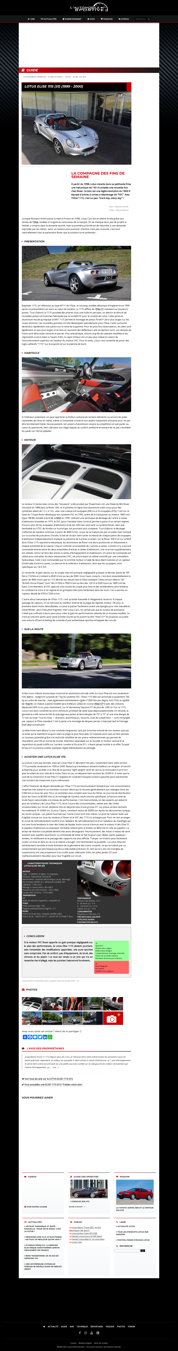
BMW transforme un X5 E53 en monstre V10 (41, 1257)
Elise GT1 (100, 703)
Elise (36, 222)
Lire (54, 1067)
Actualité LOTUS (126, 1226)
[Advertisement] (89, 45)
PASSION (110, 1326)
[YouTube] (91, 1333)
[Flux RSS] (98, 1333)
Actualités (49, 19)
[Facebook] (80, 1333)
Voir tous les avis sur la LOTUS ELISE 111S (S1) (49, 1078)
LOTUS (68, 77)
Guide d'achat (72, 19)
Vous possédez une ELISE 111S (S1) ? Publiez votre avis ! (53, 1084)
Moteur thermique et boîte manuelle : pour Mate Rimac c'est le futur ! (42, 1228)
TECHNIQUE (82, 1326)
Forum (125, 19)
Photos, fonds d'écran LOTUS (133, 1240)
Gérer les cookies (101, 1343)
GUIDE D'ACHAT (55, 77)
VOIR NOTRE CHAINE (36, 1207)
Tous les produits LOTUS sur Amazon (132, 1233)
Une (32, 19)
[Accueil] (44, 1326)
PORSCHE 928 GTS (80, 1201)
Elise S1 (100, 309)
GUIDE (64, 1326)
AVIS (72, 1326)
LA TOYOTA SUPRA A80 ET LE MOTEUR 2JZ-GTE (135, 1209)
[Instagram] (85, 1333)
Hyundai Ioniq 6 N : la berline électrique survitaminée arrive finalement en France (42, 1247)
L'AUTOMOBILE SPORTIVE (34, 77)
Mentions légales (85, 1343)
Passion (108, 19)
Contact (73, 1343)
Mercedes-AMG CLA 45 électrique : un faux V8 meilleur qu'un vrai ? (43, 1238)
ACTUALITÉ (53, 1326)
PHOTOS (121, 1326)
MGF (58, 518)
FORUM (131, 1326)
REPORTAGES (97, 1326)
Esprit (29, 703)
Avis (92, 19)
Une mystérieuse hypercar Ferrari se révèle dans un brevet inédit (43, 1266)
